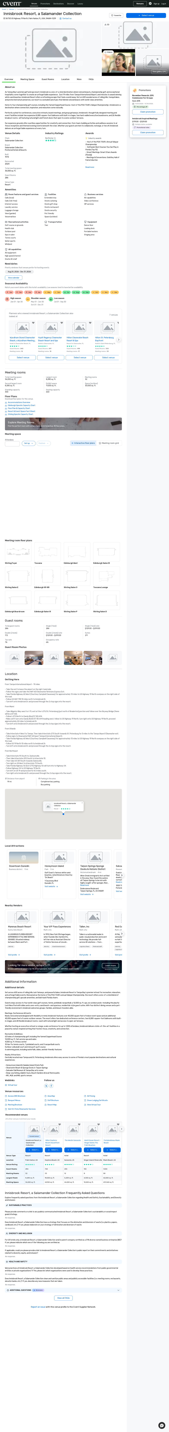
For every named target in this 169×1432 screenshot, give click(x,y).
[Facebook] (51, 1086)
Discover (70, 4)
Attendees (9, 440)
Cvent (4, 9)
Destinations (58, 4)
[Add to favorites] (33, 322)
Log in (163, 4)
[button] (50, 49)
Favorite (117, 15)
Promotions (45, 4)
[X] (46, 1086)
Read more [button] (84, 885)
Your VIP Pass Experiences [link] (57, 926)
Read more (89, 167)
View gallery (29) (159, 72)
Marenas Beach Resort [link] (19, 926)
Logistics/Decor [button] (84, 946)
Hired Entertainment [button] (58, 946)
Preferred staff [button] (97, 946)
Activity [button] (11, 946)
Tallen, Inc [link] (84, 926)
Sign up (156, 4)
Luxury (80, 4)
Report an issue (38, 1307)
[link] (21, 917)
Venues (34, 4)
